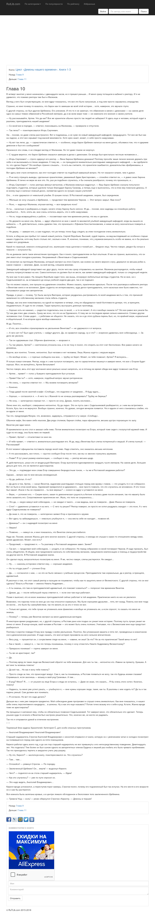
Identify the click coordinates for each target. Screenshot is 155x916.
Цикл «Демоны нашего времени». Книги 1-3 (43, 69)
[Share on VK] (31, 819)
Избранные (89, 3)
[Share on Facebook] (8, 819)
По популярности (54, 3)
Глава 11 (22, 79)
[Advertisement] (77, 39)
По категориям (32, 3)
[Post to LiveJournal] (14, 819)
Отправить (15, 898)
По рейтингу (73, 3)
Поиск (144, 11)
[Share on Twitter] (26, 819)
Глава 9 (20, 74)
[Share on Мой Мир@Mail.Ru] (20, 819)
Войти (103, 11)
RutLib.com (13, 4)
